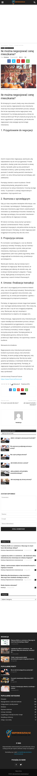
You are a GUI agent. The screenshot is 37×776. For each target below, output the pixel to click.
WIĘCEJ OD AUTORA (7, 433)
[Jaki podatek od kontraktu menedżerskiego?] (5, 473)
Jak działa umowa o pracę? (19, 463)
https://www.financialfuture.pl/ (11, 379)
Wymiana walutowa (6, 709)
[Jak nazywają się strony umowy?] (5, 481)
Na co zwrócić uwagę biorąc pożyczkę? (22, 670)
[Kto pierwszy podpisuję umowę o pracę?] (5, 448)
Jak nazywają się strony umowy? (21, 479)
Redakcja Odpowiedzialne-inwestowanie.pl (12, 550)
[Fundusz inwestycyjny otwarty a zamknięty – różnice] (5, 689)
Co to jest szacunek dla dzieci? (9, 403)
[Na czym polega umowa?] (5, 457)
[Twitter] (21, 764)
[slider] (6, 384)
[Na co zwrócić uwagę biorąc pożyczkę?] (5, 672)
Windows (3, 707)
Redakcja (6, 57)
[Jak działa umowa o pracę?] (5, 465)
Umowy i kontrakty (9, 48)
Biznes (2, 48)
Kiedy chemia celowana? (9, 585)
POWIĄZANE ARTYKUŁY (8, 431)
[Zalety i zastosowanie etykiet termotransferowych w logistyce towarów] (5, 659)
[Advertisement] (18, 24)
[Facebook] (16, 764)
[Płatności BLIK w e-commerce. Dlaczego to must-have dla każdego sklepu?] (5, 642)
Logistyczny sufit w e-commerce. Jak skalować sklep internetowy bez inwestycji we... (22, 650)
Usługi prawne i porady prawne (9, 704)
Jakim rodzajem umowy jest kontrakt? (23, 438)
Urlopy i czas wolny (6, 720)
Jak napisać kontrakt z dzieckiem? (29, 404)
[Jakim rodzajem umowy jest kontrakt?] (5, 440)
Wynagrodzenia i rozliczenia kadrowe (11, 701)
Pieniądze (3, 699)
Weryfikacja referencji (7, 717)
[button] (34, 2)
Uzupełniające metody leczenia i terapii (12, 714)
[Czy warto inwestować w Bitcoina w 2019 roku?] (5, 680)
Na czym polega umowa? (18, 454)
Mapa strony (18, 771)
